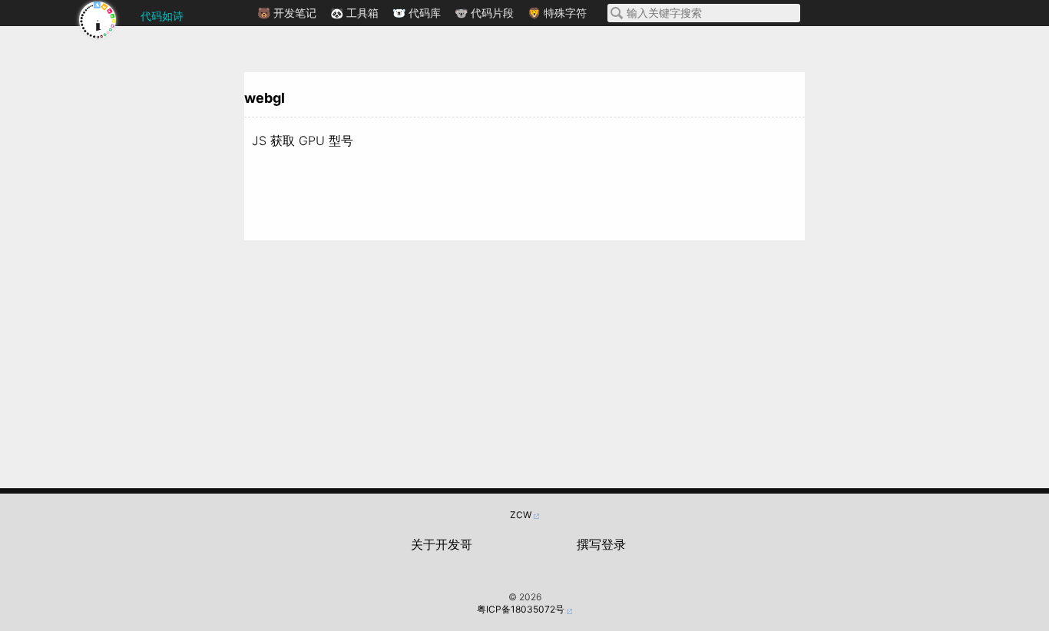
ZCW (520, 514)
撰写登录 (601, 544)
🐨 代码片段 (484, 12)
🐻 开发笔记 (286, 12)
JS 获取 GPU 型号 (302, 140)
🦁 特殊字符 (557, 12)
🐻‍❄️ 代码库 (416, 12)
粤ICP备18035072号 (520, 609)
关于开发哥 (441, 544)
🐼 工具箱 (354, 12)
